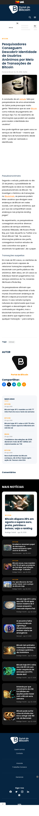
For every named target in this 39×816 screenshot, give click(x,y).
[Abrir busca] (30, 17)
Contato (19, 753)
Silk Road (11, 342)
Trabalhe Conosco (19, 767)
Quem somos (19, 749)
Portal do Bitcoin (19, 9)
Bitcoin (5, 39)
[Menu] (35, 17)
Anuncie (19, 763)
